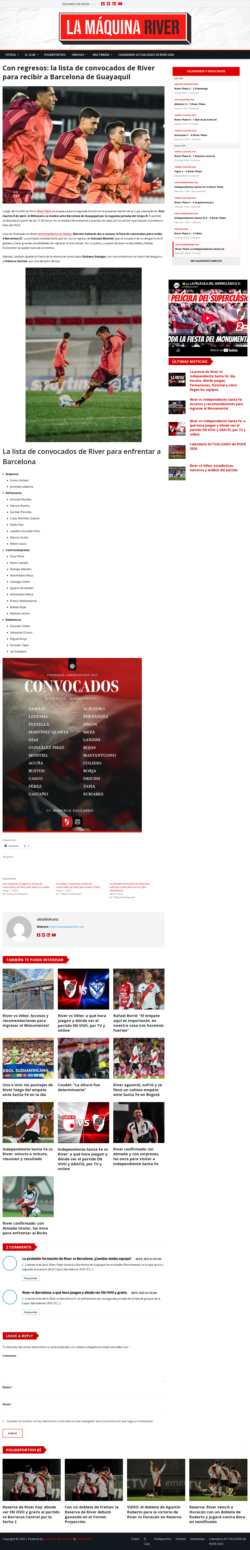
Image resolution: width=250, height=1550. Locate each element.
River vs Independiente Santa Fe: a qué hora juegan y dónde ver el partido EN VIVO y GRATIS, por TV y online (218, 427)
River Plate (44, 211)
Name (7, 1387)
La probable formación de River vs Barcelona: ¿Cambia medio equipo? (76, 1258)
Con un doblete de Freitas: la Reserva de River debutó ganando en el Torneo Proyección (92, 1514)
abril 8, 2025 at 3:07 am (148, 1258)
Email (7, 1404)
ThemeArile (84, 1539)
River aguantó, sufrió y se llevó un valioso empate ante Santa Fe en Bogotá (137, 1089)
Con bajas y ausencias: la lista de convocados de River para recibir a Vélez (78, 885)
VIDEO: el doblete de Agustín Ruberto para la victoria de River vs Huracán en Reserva (154, 1511)
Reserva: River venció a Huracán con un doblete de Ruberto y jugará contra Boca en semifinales (217, 1514)
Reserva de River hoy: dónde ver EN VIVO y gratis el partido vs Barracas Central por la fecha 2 (31, 1514)
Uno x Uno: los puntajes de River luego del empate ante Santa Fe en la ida (28, 1089)
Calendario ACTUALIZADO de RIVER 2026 (146, 55)
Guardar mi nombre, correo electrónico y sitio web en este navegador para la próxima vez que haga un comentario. (80, 1421)
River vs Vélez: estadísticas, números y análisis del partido (214, 467)
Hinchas (78, 55)
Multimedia (101, 55)
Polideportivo (55, 55)
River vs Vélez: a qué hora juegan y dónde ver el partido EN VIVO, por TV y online (82, 1023)
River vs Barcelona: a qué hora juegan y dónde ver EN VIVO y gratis (74, 1292)
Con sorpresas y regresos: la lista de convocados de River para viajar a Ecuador (26, 885)
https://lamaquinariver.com (66, 927)
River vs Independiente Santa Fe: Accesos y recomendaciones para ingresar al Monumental (216, 403)
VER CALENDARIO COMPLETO (206, 260)
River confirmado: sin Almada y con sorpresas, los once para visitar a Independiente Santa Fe (136, 1156)
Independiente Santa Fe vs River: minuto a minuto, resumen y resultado (28, 1153)
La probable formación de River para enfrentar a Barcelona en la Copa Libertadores (129, 887)
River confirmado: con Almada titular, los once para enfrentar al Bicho (25, 1228)
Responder (31, 1278)
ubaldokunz (47, 919)
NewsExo (66, 1539)
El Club (30, 55)
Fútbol (11, 55)
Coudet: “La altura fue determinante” (79, 1087)
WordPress (51, 1539)
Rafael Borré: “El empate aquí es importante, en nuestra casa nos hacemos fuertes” (138, 1023)
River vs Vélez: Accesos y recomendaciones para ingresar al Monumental (26, 1020)
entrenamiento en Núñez (55, 234)
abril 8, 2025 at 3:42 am (144, 1292)
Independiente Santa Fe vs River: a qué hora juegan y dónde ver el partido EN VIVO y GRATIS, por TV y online (83, 1159)
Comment (9, 1356)
